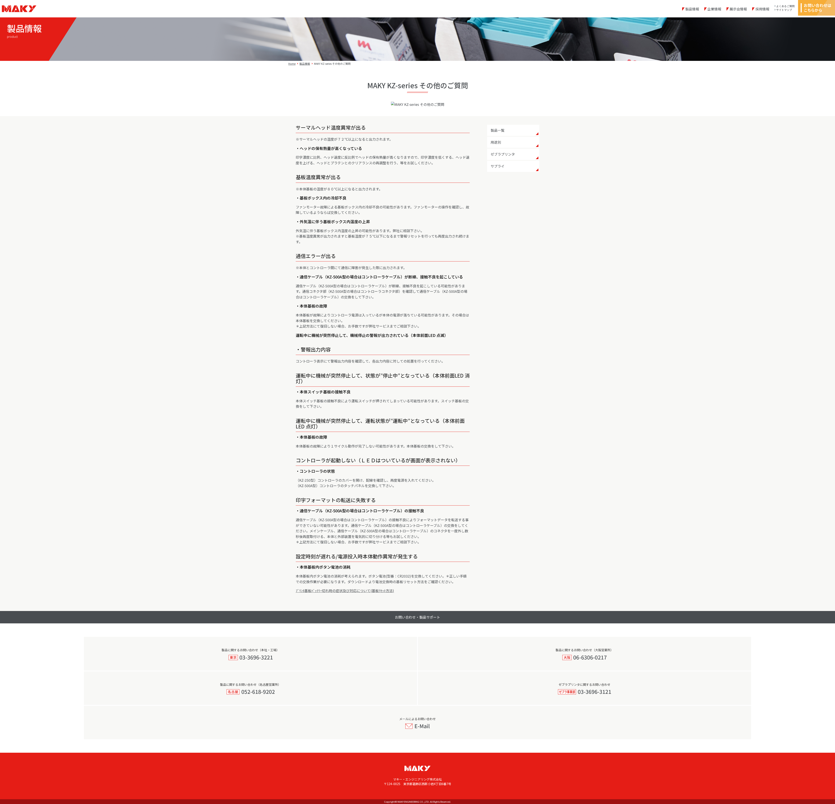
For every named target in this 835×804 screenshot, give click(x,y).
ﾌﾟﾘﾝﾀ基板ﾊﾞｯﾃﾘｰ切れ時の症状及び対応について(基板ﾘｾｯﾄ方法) (345, 590)
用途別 (496, 142)
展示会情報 (738, 9)
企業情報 (714, 9)
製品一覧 (497, 130)
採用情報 (762, 9)
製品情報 (692, 9)
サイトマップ (784, 9)
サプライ (497, 166)
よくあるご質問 (785, 6)
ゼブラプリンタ (503, 154)
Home (292, 63)
